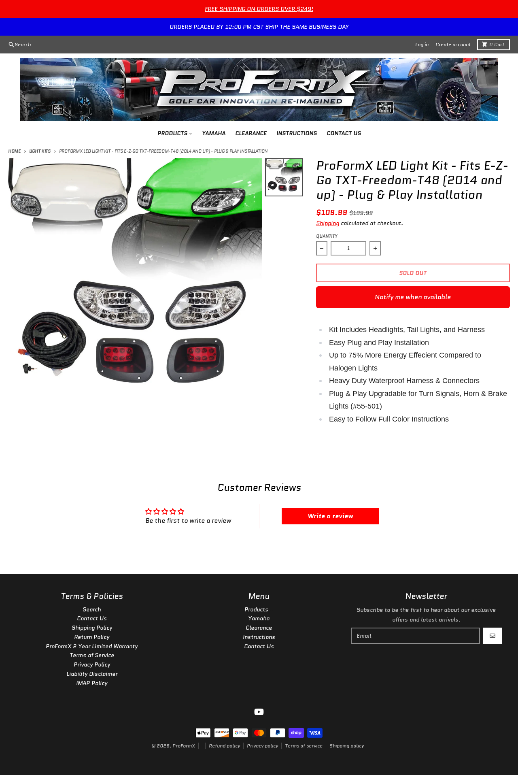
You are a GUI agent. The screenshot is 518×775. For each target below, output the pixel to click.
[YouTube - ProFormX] (259, 712)
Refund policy (224, 745)
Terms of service (304, 745)
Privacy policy (262, 745)
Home (14, 151)
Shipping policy (346, 745)
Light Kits (40, 151)
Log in (422, 44)
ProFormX (183, 745)
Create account (453, 44)
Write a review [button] (330, 516)
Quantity (327, 236)
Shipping (327, 223)
